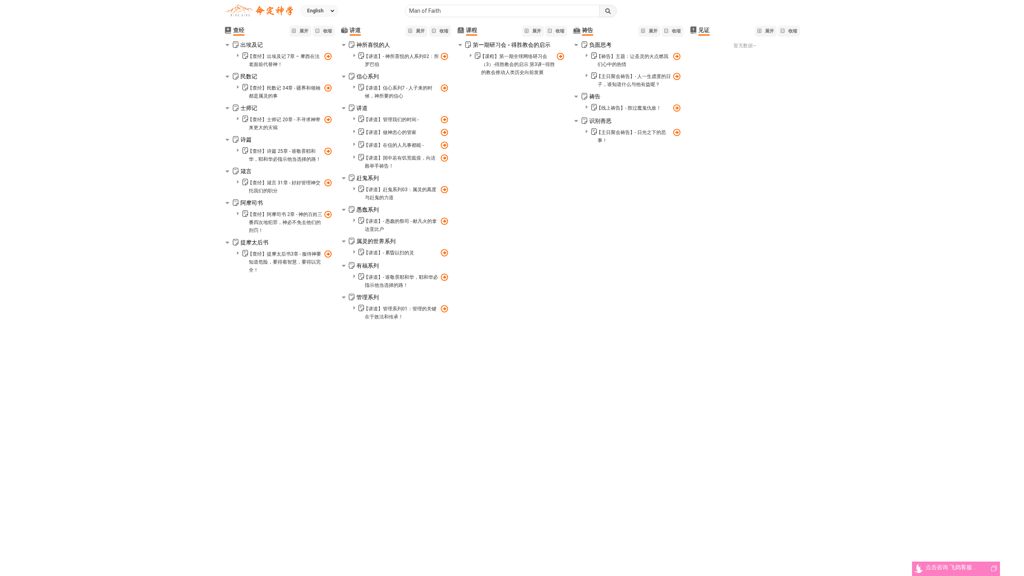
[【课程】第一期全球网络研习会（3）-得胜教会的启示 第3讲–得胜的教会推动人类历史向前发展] (560, 55)
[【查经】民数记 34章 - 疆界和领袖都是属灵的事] (328, 87)
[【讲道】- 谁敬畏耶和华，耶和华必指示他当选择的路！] (444, 276)
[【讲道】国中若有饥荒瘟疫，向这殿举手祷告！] (444, 157)
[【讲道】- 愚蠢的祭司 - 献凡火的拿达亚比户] (444, 220)
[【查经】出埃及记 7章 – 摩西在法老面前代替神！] (328, 55)
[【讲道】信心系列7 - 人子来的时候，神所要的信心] (444, 87)
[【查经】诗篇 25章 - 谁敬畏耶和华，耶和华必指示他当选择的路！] (328, 150)
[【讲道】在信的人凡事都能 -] (444, 144)
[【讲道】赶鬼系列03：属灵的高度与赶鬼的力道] (444, 188)
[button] (300, 31)
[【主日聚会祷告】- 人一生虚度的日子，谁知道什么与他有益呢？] (676, 75)
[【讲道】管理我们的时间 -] (444, 118)
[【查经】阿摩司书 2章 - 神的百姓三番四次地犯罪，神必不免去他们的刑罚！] (328, 213)
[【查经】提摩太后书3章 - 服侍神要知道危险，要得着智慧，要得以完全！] (328, 253)
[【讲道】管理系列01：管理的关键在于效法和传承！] (444, 308)
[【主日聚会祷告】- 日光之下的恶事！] (676, 131)
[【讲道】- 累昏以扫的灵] (444, 252)
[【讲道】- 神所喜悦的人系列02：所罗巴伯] (444, 55)
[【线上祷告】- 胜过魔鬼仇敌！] (676, 107)
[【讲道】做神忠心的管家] (444, 131)
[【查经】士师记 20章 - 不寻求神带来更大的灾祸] (328, 118)
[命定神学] (259, 11)
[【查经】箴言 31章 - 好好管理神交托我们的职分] (328, 182)
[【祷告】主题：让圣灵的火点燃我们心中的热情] (676, 55)
